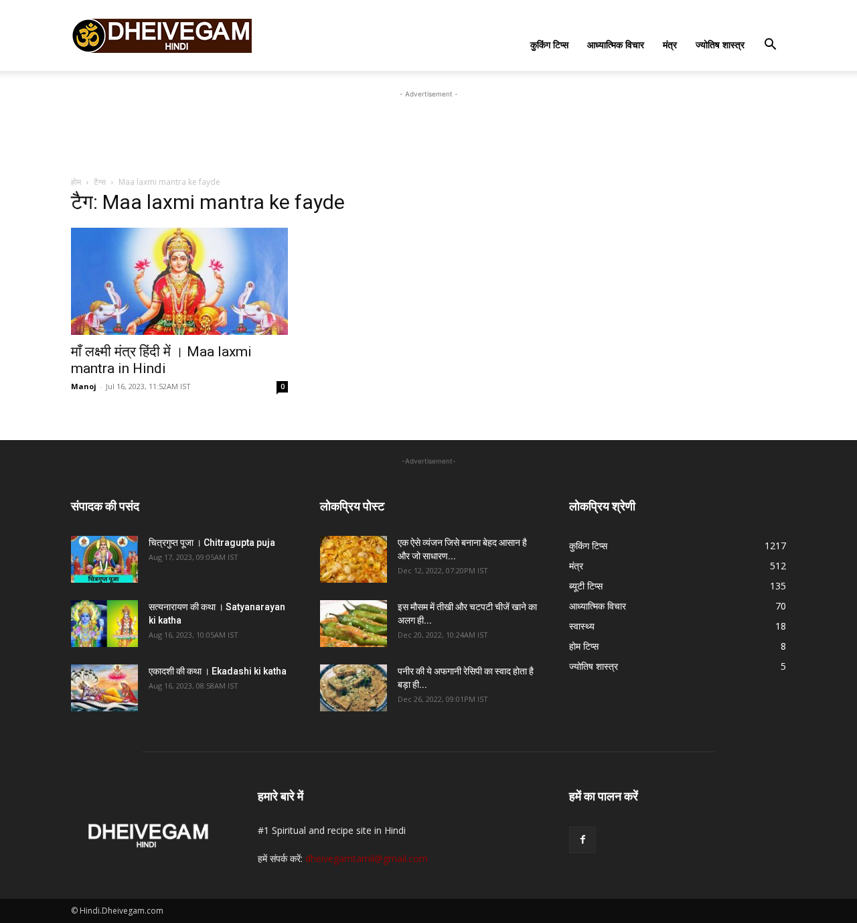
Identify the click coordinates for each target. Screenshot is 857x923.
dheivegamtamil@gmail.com (366, 858)
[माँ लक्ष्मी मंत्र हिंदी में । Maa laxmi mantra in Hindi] (179, 281)
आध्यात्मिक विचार (615, 44)
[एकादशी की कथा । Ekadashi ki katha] (104, 687)
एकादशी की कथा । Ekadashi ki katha (218, 671)
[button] (770, 46)
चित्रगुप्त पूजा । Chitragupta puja (212, 542)
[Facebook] (582, 840)
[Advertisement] (428, 131)
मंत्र (670, 44)
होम (76, 182)
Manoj (83, 386)
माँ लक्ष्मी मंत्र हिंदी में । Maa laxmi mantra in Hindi (161, 360)
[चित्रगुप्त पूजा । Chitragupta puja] (104, 559)
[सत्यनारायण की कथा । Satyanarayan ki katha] (104, 623)
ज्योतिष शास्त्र (720, 44)
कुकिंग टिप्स (549, 44)
